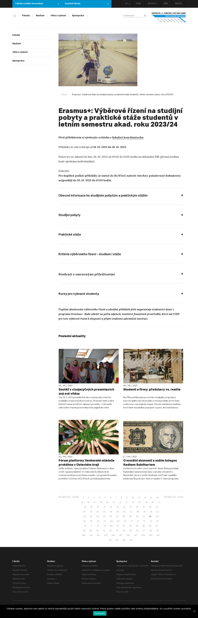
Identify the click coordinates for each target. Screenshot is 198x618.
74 (151, 521)
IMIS (166, 4)
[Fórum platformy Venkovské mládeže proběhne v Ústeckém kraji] (88, 437)
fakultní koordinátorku (127, 137)
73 (144, 521)
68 (111, 521)
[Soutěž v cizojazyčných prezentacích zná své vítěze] (88, 366)
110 (158, 535)
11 (139, 497)
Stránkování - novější (68, 497)
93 (117, 530)
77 (91, 526)
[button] (120, 274)
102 (98, 535)
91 (104, 530)
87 (157, 526)
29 (91, 507)
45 (117, 511)
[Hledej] (145, 16)
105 (120, 535)
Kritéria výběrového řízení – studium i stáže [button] (89, 255)
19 (107, 502)
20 (114, 502)
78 (98, 526)
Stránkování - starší (173, 497)
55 (104, 516)
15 (82, 502)
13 (151, 497)
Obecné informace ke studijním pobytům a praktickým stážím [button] (103, 196)
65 (91, 521)
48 (138, 511)
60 (137, 516)
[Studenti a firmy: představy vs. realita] (153, 366)
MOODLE (152, 4)
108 (143, 535)
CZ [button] (126, 4)
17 (95, 502)
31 (104, 507)
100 (83, 535)
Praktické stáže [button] (69, 235)
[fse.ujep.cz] (169, 17)
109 (150, 535)
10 (133, 497)
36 (137, 507)
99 (157, 530)
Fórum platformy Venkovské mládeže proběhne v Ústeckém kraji (86, 462)
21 (120, 502)
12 (145, 497)
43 (104, 511)
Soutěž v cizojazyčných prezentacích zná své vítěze (86, 391)
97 (144, 530)
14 (158, 497)
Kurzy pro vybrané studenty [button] (78, 294)
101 (91, 535)
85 (144, 526)
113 (124, 540)
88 (84, 530)
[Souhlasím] (194, 611)
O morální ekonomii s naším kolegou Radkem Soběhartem (150, 462)
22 (126, 502)
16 (89, 502)
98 (151, 530)
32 (111, 507)
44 (111, 511)
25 (146, 502)
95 (130, 530)
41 (91, 511)
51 (158, 511)
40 (84, 511)
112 (117, 540)
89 (91, 530)
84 (137, 526)
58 (124, 516)
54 (98, 516)
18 (101, 502)
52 (85, 516)
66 (98, 521)
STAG (138, 4)
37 (144, 507)
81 (118, 526)
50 (151, 511)
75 (157, 521)
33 (117, 507)
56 (111, 516)
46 (124, 511)
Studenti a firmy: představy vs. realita (152, 389)
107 (135, 535)
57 (117, 516)
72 (138, 521)
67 (105, 521)
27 (159, 502)
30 (98, 507)
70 (125, 521)
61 (144, 516)
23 (133, 502)
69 (118, 521)
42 (97, 511)
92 (110, 530)
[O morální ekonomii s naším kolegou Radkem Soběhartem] (153, 437)
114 (131, 540)
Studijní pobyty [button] (69, 216)
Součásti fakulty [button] (72, 4)
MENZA (178, 4)
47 (131, 511)
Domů (64, 94)
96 (137, 530)
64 (84, 521)
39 (157, 507)
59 (130, 516)
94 (124, 530)
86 (150, 526)
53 (91, 516)
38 (150, 507)
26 (153, 502)
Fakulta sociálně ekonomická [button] (29, 4)
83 (130, 526)
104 (113, 535)
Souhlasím (100, 613)
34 (124, 507)
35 (130, 507)
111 (110, 540)
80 (111, 526)
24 (139, 502)
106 (128, 535)
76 (85, 526)
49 (144, 511)
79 (104, 526)
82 (124, 526)
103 (105, 535)
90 (97, 530)
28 (85, 507)
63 (157, 516)
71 (131, 521)
